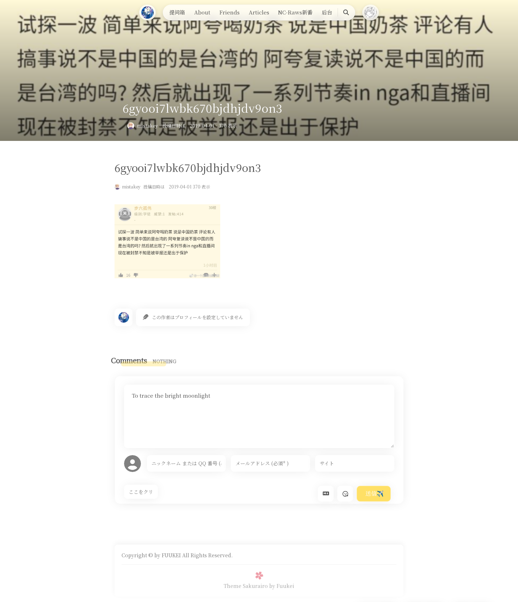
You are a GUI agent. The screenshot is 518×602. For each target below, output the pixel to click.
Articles (259, 12)
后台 (327, 12)
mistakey (147, 125)
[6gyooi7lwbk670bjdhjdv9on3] (167, 276)
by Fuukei (281, 585)
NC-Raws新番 (295, 12)
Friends (229, 12)
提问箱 (177, 12)
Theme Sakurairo (246, 585)
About (202, 12)
